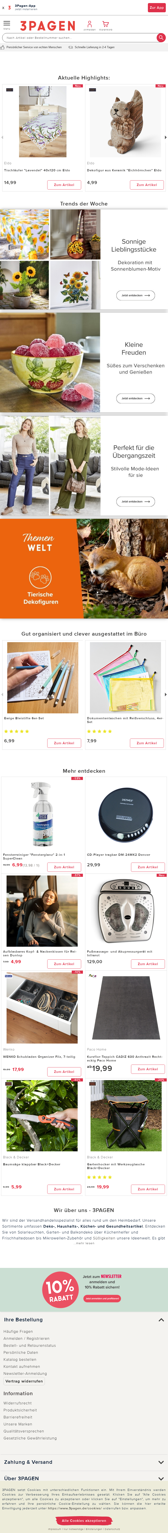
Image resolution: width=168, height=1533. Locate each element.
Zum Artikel (64, 185)
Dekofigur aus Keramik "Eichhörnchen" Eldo (124, 170)
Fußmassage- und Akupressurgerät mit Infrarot (119, 953)
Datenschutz (112, 1529)
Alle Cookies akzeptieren (84, 1521)
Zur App (157, 7)
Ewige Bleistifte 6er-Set (24, 718)
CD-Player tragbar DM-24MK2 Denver (118, 855)
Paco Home (97, 1049)
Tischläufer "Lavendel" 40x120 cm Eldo (37, 170)
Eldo (90, 163)
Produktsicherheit (20, 1410)
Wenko (9, 1049)
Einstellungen (94, 1529)
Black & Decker (16, 1157)
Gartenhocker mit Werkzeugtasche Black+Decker (116, 1166)
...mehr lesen (84, 1243)
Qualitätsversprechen (24, 1431)
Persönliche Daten (21, 1352)
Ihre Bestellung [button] (23, 1319)
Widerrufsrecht (18, 1403)
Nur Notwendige (74, 1529)
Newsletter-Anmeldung (25, 1373)
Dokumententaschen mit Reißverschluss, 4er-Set (125, 720)
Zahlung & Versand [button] (28, 1462)
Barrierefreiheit (18, 1417)
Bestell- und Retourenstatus (30, 1345)
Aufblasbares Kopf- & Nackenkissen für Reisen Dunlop (40, 953)
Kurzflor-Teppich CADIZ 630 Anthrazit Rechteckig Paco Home (125, 1058)
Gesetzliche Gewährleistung (30, 1438)
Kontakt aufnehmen (22, 1366)
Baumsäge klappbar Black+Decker (31, 1164)
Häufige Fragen (18, 1331)
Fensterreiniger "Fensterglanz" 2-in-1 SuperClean (34, 856)
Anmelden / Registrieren (27, 1338)
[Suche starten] (161, 37)
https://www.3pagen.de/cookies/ (75, 1508)
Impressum (54, 1529)
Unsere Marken (18, 1424)
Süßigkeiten (104, 1238)
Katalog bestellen (20, 1359)
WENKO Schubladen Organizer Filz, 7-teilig (39, 1057)
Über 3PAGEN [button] (21, 1478)
